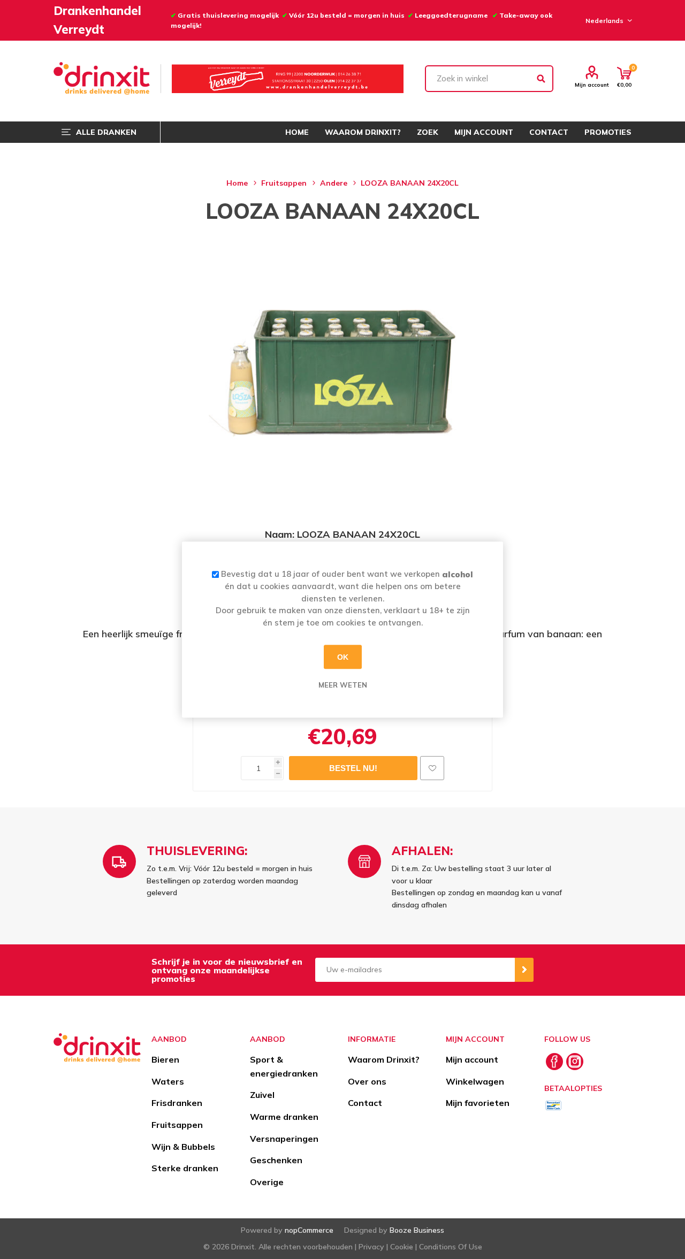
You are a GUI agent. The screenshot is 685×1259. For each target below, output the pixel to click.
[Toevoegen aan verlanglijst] (432, 768)
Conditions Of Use (450, 1247)
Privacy (371, 1247)
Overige (267, 1182)
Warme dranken (284, 1116)
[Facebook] (554, 1061)
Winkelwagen (475, 1081)
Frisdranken (176, 1102)
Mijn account (592, 84)
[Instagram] (574, 1061)
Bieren (165, 1059)
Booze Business (417, 1230)
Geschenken (276, 1160)
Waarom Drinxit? (384, 1059)
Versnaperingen (284, 1138)
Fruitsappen (177, 1124)
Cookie (401, 1247)
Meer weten (342, 685)
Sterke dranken (184, 1168)
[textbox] (489, 78)
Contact (365, 1102)
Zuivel (262, 1094)
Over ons (367, 1081)
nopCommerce (309, 1230)
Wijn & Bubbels (183, 1146)
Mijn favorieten (477, 1102)
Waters (167, 1081)
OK (342, 657)
